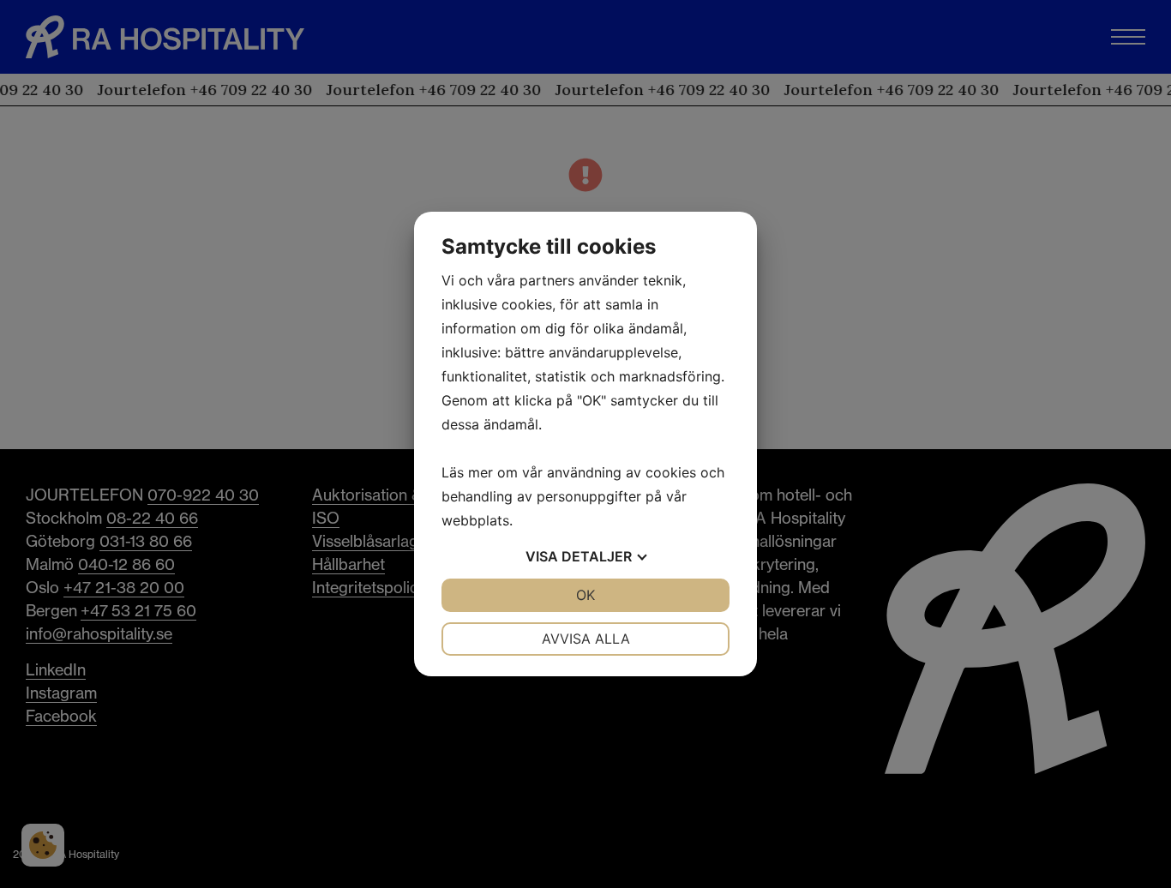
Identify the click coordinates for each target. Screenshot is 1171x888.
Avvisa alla (586, 638)
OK (585, 594)
